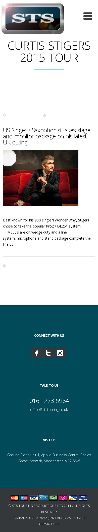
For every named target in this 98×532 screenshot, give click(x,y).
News (12, 265)
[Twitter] (48, 353)
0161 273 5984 (49, 400)
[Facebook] (36, 353)
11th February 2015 (23, 114)
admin (52, 114)
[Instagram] (60, 353)
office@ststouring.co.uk (49, 409)
